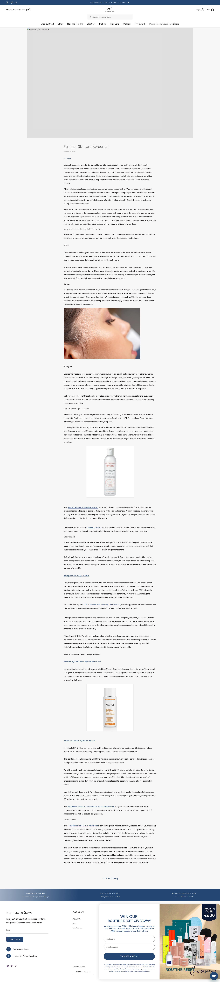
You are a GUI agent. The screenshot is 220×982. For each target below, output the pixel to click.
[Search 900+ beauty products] (90, 17)
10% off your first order (110, 893)
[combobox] (110, 17)
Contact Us (77, 928)
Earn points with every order (184, 893)
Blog (75, 923)
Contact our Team (21, 949)
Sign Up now (15, 939)
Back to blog (112, 878)
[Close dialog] (214, 909)
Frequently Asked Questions (25, 956)
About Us (77, 919)
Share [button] (69, 158)
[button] (47, 23)
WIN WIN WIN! (129, 956)
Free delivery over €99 (35, 893)
